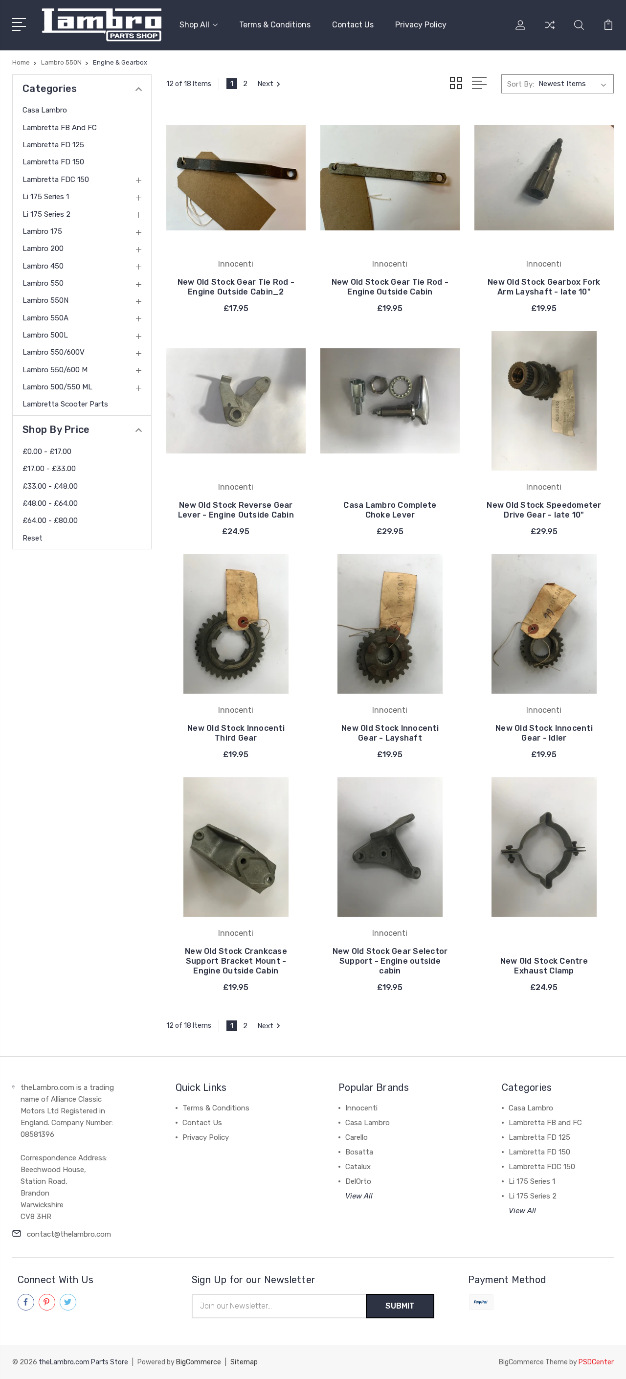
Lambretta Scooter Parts (65, 404)
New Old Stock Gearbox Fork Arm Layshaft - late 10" (544, 286)
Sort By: (520, 84)
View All (359, 1196)
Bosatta (359, 1152)
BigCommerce (198, 1362)
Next (265, 83)
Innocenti (361, 1108)
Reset (32, 538)
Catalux (358, 1166)
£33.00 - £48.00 (50, 486)
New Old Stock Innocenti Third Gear (236, 733)
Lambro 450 (43, 266)
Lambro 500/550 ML (57, 387)
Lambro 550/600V (53, 352)
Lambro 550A (45, 318)
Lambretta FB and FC (59, 127)
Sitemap (244, 1362)
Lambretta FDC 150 (55, 179)
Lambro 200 (43, 248)
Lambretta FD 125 (53, 144)
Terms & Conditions (275, 24)
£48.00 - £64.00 (50, 503)
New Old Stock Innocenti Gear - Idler (544, 733)
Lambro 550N (45, 300)
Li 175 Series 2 (46, 214)
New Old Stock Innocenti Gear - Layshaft (390, 733)
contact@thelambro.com (69, 1234)
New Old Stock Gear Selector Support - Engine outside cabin (390, 961)
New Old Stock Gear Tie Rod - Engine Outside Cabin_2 (236, 286)
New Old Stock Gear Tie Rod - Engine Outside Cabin (390, 286)
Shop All (194, 24)
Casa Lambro (44, 110)
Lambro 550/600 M (55, 369)
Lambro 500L (45, 335)
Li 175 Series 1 (45, 196)
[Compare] (549, 31)
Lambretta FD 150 (53, 162)
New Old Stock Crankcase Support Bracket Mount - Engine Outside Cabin (236, 961)
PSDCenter (596, 1362)
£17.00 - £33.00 (49, 468)
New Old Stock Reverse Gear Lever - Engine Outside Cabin (236, 510)
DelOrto (358, 1181)
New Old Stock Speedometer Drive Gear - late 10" (544, 510)
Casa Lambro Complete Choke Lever (389, 510)
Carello (356, 1137)
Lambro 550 (43, 283)
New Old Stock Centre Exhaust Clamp (544, 965)
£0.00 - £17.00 (46, 451)
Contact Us (353, 24)
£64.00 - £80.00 (50, 520)
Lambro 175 (42, 231)
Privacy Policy (421, 24)
